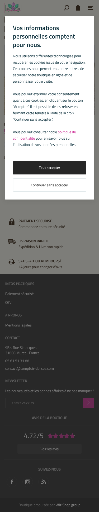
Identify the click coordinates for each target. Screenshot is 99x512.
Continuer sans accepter (49, 185)
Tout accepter (49, 167)
